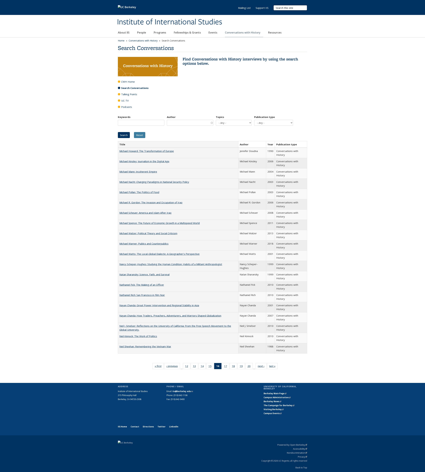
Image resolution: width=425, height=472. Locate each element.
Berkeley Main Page (275, 393)
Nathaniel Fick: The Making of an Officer (141, 284)
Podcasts (126, 107)
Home (121, 40)
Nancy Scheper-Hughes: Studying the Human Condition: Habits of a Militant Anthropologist (170, 264)
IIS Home (122, 426)
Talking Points (129, 94)
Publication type (264, 117)
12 (187, 366)
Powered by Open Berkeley (292, 444)
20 (250, 366)
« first (159, 366)
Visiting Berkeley (274, 409)
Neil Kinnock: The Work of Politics (138, 336)
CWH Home (128, 81)
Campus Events (273, 413)
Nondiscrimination (297, 452)
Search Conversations (135, 88)
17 (226, 366)
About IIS (124, 32)
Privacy (302, 456)
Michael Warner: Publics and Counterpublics (144, 243)
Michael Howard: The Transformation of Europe (146, 151)
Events (213, 32)
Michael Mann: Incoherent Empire (138, 171)
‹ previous (173, 366)
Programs (160, 32)
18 (234, 366)
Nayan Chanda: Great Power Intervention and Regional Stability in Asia (159, 305)
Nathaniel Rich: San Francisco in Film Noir (142, 295)
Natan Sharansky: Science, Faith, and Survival (144, 274)
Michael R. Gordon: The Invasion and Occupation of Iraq (150, 202)
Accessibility (300, 448)
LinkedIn (173, 426)
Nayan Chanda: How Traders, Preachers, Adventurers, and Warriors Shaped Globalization (170, 315)
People (142, 32)
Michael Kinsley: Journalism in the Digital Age (144, 161)
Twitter (162, 426)
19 (242, 366)
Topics (220, 117)
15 (211, 366)
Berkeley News (272, 401)
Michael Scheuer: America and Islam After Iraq (145, 212)
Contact (135, 426)
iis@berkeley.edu (182, 391)
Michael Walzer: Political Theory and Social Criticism (148, 233)
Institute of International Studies (169, 22)
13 (195, 366)
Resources (275, 32)
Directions (148, 426)
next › (262, 366)
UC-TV (125, 100)
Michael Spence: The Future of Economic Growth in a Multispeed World (159, 223)
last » (273, 366)
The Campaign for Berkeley (279, 405)
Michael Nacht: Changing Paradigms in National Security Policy (154, 181)
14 (203, 366)
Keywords (124, 117)
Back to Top (301, 467)
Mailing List (244, 7)
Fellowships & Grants (188, 32)
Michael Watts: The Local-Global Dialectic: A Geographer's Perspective (159, 253)
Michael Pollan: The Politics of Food (139, 192)
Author (171, 117)
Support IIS (262, 7)
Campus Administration (277, 397)
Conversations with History (243, 32)
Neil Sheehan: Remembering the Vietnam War (145, 346)
